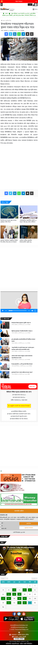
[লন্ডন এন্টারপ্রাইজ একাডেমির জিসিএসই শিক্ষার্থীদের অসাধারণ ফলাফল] (5, 341)
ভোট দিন (28, 523)
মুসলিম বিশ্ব (8, 20)
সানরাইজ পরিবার (19, 639)
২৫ (9, 603)
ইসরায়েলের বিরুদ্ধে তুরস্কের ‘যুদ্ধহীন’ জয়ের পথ (21, 323)
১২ (14, 594)
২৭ (19, 603)
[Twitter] (10, 34)
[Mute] (32, 311)
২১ (24, 598)
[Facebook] (6, 34)
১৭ (3, 598)
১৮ (9, 598)
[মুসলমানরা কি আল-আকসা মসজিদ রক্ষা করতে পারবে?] (5, 374)
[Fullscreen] (35, 311)
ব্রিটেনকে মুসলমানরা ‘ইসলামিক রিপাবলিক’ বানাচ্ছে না (22, 331)
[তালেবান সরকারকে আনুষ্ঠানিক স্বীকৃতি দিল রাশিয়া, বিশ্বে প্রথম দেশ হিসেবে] (9, 232)
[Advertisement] (19, 168)
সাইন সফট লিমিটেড (26, 644)
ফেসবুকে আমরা (4, 536)
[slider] (18, 310)
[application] (19, 302)
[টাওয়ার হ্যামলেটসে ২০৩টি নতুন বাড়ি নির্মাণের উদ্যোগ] (5, 366)
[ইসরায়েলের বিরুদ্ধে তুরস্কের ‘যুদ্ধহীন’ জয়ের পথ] (5, 325)
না (2, 526)
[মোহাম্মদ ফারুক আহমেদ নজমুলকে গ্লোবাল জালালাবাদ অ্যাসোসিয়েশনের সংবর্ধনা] (5, 358)
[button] (19, 301)
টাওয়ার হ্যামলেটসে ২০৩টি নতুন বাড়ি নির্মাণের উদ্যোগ (22, 364)
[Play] (3, 311)
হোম (3, 20)
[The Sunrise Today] (7, 9)
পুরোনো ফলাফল (29, 528)
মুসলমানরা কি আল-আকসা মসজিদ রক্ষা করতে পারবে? (22, 372)
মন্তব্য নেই (4, 528)
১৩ (19, 594)
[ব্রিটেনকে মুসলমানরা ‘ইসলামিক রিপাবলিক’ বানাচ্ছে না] (5, 333)
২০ (19, 598)
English (30, 4)
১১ (9, 594)
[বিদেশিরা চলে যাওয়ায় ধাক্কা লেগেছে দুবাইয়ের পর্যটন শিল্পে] (9, 212)
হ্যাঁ (2, 523)
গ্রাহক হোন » (32, 386)
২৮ (24, 603)
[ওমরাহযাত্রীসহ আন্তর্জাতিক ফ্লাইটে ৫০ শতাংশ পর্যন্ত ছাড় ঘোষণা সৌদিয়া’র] (28, 212)
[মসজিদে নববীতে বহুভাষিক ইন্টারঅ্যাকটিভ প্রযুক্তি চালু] (28, 232)
